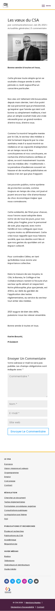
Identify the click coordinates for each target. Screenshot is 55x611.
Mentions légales (33, 602)
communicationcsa (22, 25)
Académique (10, 539)
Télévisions (9, 560)
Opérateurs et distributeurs (17, 565)
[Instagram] (24, 581)
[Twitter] (12, 581)
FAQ (6, 518)
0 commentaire (39, 28)
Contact (8, 485)
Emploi (7, 476)
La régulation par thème (15, 514)
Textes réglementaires (14, 502)
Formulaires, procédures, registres (20, 506)
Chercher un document (15, 497)
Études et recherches (14, 531)
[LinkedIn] (30, 581)
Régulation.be (10, 544)
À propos (8, 464)
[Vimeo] (18, 581)
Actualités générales (18, 28)
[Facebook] (6, 581)
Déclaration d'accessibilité (22, 607)
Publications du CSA (13, 535)
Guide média (10, 569)
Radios (7, 556)
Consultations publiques (15, 510)
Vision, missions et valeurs (16, 468)
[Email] (36, 581)
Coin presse (9, 481)
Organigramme (11, 472)
